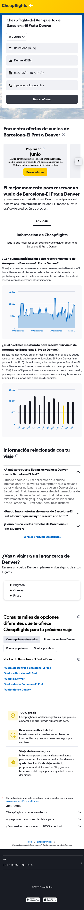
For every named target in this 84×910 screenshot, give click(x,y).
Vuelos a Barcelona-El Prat (20, 673)
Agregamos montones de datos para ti (31, 819)
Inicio (29, 841)
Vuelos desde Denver (17, 689)
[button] (42, 48)
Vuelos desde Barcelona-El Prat (23, 684)
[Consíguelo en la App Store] (50, 900)
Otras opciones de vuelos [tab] (22, 639)
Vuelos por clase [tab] (44, 648)
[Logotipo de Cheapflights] (14, 6)
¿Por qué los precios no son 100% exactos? (34, 826)
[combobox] (16, 37)
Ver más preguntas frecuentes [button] (42, 536)
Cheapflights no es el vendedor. (27, 812)
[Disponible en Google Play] (33, 900)
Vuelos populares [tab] (17, 648)
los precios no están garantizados (22, 801)
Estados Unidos (44, 841)
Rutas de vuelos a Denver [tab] (60, 639)
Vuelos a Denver (14, 678)
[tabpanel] (42, 348)
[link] (35, 172)
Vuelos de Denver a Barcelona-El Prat (27, 667)
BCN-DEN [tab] (42, 221)
